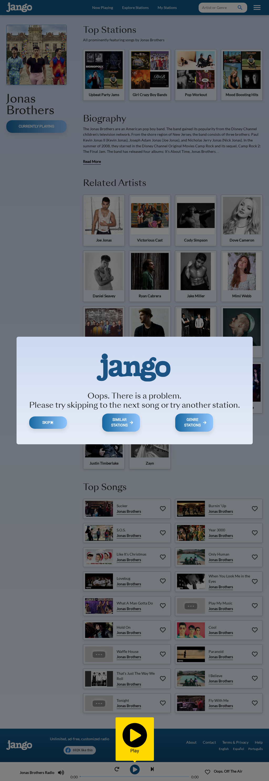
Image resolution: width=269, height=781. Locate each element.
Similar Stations (119, 422)
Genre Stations (192, 422)
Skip (46, 422)
